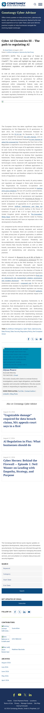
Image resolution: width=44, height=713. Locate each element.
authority (39, 291)
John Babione (16, 639)
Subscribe (22, 603)
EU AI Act (18, 134)
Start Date (7, 580)
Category (6, 574)
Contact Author (30, 391)
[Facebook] (15, 612)
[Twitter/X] (20, 612)
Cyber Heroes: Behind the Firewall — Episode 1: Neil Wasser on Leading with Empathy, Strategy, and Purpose (20, 468)
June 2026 (5, 671)
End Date (7, 585)
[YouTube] (29, 612)
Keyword (6, 568)
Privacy (16, 703)
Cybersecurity (23, 52)
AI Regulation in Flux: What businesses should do (22, 443)
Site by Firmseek (22, 706)
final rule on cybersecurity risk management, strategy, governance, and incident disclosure (22, 278)
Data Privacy (30, 52)
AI (6, 329)
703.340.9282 (8, 375)
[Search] (35, 4)
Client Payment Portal (20, 701)
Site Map (37, 703)
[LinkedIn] (24, 612)
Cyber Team (27, 329)
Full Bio (21, 391)
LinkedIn (6, 394)
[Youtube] (20, 695)
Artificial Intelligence (13, 52)
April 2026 (5, 680)
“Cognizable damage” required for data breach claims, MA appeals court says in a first (19, 420)
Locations (33, 701)
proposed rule (26, 283)
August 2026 (6, 663)
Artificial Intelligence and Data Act (28, 206)
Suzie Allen (16, 628)
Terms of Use (8, 703)
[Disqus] (22, 512)
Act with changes (30, 137)
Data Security (15, 331)
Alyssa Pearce (8, 50)
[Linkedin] (30, 695)
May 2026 (5, 676)
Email (16, 375)
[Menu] (40, 4)
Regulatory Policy (26, 331)
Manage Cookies (26, 703)
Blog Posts (14, 394)
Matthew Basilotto (18, 649)
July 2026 (5, 667)
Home (9, 701)
